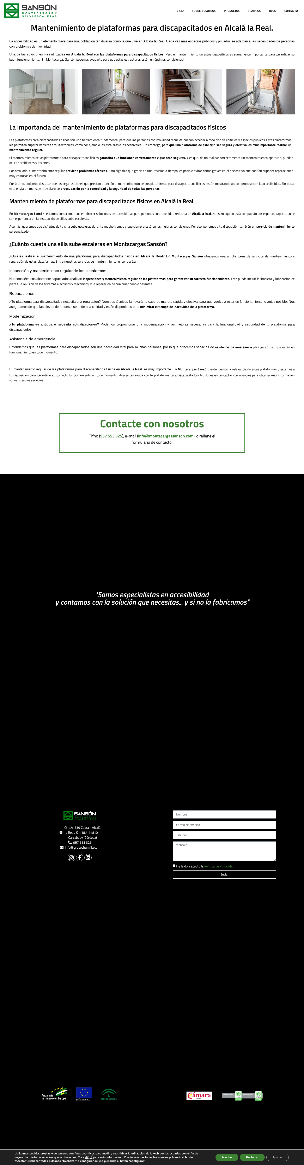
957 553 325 (111, 436)
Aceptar (227, 1157)
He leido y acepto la (205, 866)
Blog (272, 10)
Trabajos (254, 10)
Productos (232, 10)
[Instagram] (71, 857)
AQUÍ (88, 1157)
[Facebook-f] (79, 857)
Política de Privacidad (219, 866)
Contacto (291, 10)
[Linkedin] (88, 857)
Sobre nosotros (204, 10)
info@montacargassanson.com (166, 436)
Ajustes (277, 1157)
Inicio (180, 10)
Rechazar (252, 1157)
